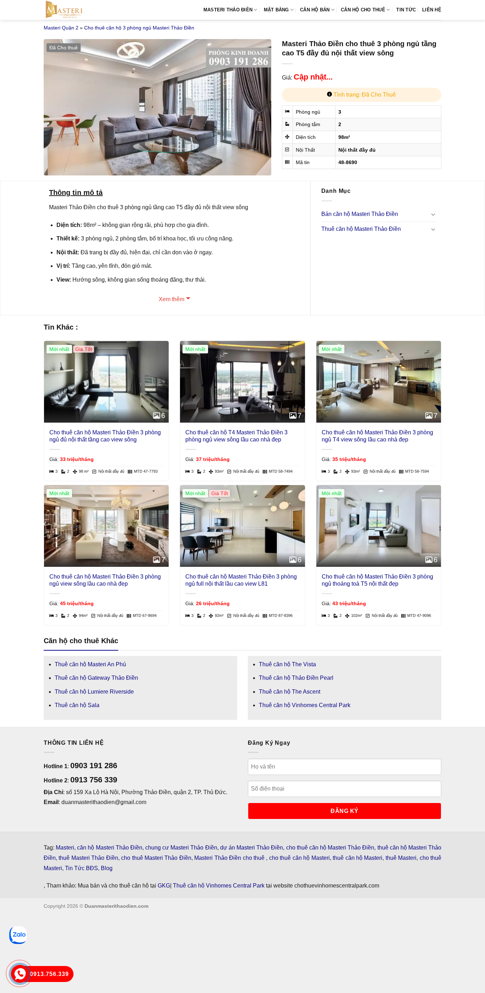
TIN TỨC (406, 9)
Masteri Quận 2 (61, 28)
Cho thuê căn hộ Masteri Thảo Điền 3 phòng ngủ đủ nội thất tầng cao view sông (105, 436)
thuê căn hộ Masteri (357, 858)
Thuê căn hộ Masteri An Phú (90, 664)
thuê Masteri (401, 858)
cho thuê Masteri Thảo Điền (156, 858)
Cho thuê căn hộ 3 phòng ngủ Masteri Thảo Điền (139, 28)
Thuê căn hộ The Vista (287, 664)
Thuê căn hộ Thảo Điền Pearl (296, 678)
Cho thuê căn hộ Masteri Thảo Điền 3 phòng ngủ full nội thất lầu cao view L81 (241, 580)
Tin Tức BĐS (81, 868)
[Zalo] (18, 935)
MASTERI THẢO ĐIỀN (227, 9)
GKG (164, 886)
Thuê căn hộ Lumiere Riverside (94, 692)
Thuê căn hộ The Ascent (289, 692)
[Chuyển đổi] (433, 214)
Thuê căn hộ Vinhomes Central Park (304, 705)
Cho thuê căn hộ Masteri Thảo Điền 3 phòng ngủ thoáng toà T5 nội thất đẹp (377, 580)
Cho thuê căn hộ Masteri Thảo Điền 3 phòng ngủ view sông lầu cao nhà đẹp (105, 580)
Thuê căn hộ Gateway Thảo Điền (96, 678)
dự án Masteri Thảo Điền (251, 848)
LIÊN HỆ (431, 9)
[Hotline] (20, 974)
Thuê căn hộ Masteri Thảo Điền (361, 229)
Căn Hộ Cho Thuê (363, 9)
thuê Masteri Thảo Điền (88, 858)
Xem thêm (171, 299)
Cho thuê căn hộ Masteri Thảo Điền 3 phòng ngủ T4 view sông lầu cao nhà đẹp (377, 436)
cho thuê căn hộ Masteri (299, 858)
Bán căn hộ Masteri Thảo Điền (359, 214)
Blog (107, 868)
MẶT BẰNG (276, 9)
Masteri (65, 848)
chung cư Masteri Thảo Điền (181, 848)
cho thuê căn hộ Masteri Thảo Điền (330, 848)
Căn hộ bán (315, 9)
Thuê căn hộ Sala (77, 705)
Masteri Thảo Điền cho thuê (230, 858)
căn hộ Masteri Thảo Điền (109, 848)
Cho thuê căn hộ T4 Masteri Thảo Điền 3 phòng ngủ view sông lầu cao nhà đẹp (236, 436)
